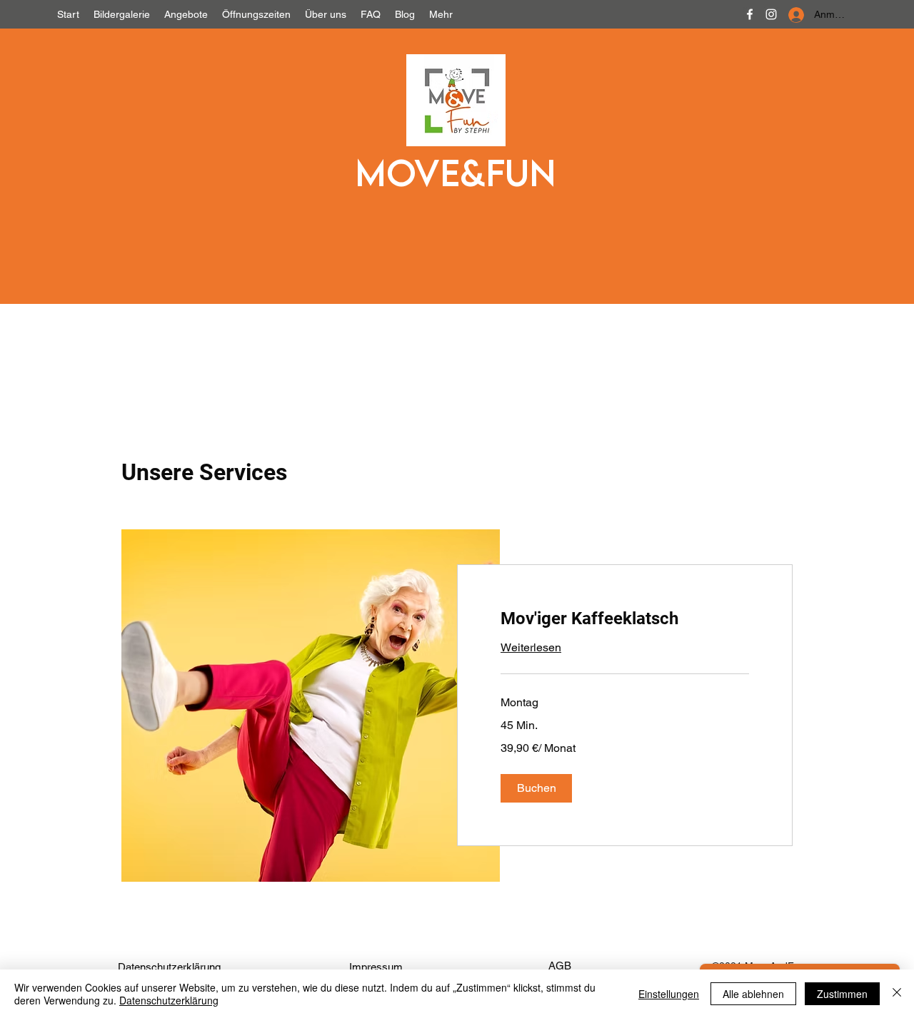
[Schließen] (896, 994)
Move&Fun (455, 172)
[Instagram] (771, 14)
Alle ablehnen (753, 994)
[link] (625, 619)
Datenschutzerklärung (169, 1000)
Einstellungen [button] (668, 994)
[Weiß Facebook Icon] (750, 14)
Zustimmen (842, 994)
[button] (536, 788)
